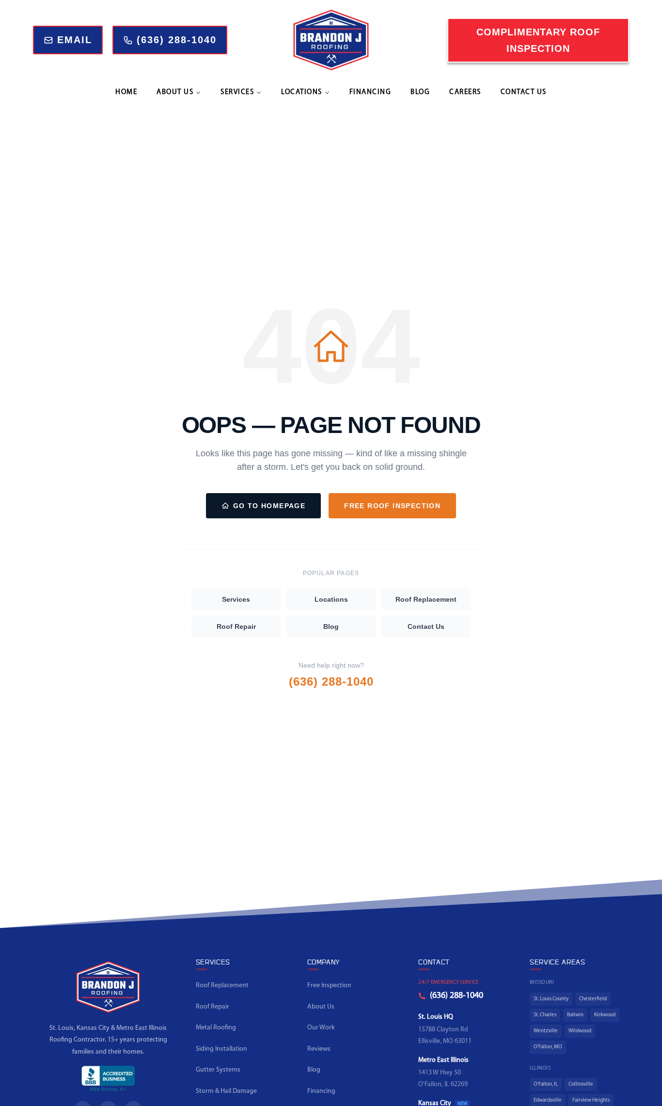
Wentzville (546, 1031)
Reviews (319, 1049)
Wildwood (579, 1031)
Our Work (321, 1027)
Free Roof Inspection (392, 506)
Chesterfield (593, 999)
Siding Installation (221, 1049)
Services (236, 599)
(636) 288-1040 (331, 681)
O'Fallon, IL (546, 1084)
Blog (420, 92)
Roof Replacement (426, 599)
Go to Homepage (269, 506)
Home (126, 92)
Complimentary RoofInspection (538, 40)
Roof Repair (236, 626)
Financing (370, 92)
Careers (465, 92)
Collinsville (580, 1084)
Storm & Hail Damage (226, 1091)
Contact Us (524, 92)
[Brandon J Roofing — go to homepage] (108, 991)
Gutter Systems (218, 1070)
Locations (331, 599)
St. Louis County (551, 999)
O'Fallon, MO (548, 1047)
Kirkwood (604, 1015)
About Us (320, 1006)
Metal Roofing (216, 1027)
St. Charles (545, 1015)
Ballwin (575, 1015)
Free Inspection (329, 985)
